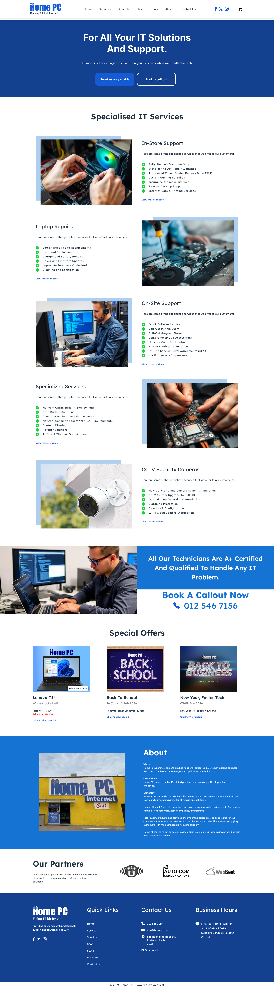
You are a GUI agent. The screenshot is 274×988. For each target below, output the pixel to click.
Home (88, 9)
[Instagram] (227, 9)
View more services (153, 199)
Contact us (93, 964)
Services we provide (114, 79)
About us (92, 957)
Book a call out (156, 79)
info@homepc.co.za (159, 930)
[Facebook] (216, 9)
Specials (123, 9)
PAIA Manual (149, 950)
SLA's (154, 9)
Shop (139, 9)
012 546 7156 (211, 605)
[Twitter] (221, 9)
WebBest (158, 985)
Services (105, 9)
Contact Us (188, 9)
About (169, 9)
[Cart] (240, 9)
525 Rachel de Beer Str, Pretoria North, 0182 (161, 940)
